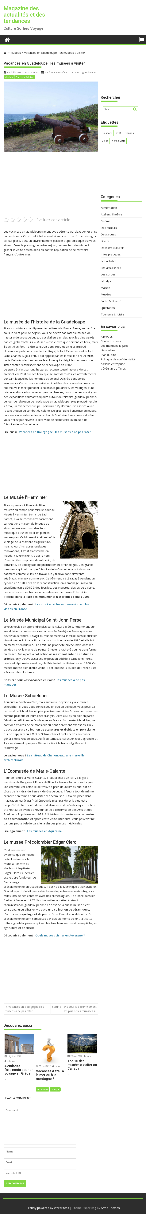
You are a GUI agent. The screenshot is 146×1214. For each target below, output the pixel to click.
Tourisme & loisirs (25, 77)
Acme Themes (110, 1208)
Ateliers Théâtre (111, 214)
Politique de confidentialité (118, 359)
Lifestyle (55, 1089)
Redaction (90, 72)
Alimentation (109, 208)
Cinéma (105, 221)
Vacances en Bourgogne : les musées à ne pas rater (55, 432)
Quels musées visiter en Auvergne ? (60, 935)
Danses (129, 133)
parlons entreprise (113, 364)
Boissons (107, 133)
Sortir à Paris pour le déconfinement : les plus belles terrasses (74, 1009)
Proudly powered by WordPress (47, 1208)
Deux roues (108, 234)
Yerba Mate (118, 140)
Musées (9, 77)
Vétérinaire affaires (113, 368)
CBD (118, 133)
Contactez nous (111, 341)
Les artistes (109, 261)
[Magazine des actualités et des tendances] (7, 39)
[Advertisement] (51, 190)
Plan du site (108, 355)
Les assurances (111, 268)
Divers (105, 241)
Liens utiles (108, 350)
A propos (107, 336)
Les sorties (42, 1089)
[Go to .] (5, 52)
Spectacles (108, 308)
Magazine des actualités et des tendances (24, 14)
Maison (105, 288)
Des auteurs (109, 228)
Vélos (105, 140)
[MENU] (142, 39)
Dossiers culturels (112, 248)
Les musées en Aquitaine (44, 831)
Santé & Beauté (111, 301)
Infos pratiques (111, 254)
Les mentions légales (115, 345)
